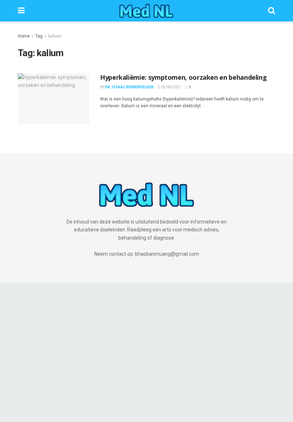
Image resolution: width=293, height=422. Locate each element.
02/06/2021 (170, 87)
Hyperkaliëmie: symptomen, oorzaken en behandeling (183, 77)
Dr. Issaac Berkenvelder (129, 87)
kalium (54, 36)
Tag (39, 36)
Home (24, 36)
